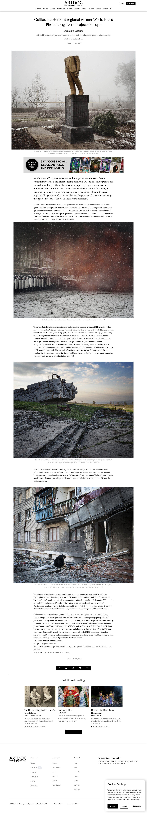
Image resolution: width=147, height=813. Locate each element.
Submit (105, 8)
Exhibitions (61, 8)
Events (77, 8)
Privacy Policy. (135, 799)
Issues (45, 8)
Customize (137, 806)
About (98, 8)
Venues (91, 8)
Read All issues (73, 732)
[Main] (73, 3)
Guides (52, 8)
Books (84, 8)
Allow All (113, 806)
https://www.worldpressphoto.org (55, 652)
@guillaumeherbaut (50, 644)
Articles (38, 8)
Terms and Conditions (72, 804)
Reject (124, 806)
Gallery (69, 8)
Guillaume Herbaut (41, 615)
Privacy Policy (58, 804)
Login (122, 3)
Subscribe (130, 3)
